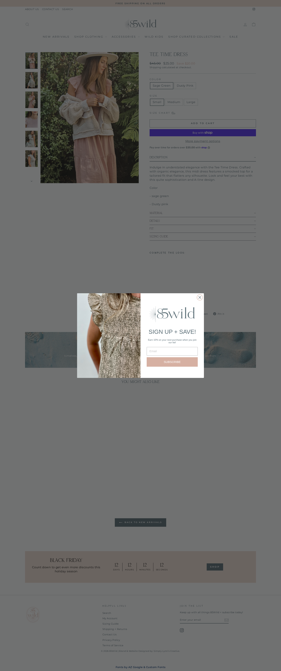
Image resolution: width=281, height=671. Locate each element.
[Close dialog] (200, 297)
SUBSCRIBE (172, 362)
